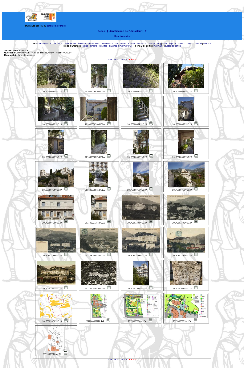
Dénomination (107, 43)
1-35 (110, 59)
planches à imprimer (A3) (120, 46)
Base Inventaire (122, 36)
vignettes (103, 46)
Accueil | (103, 31)
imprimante (158, 46)
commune (57, 43)
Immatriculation (44, 43)
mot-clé (198, 43)
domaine (207, 43)
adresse (131, 43)
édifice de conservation (88, 43)
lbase (164, 43)
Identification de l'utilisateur (125, 31)
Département (70, 43)
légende (172, 43)
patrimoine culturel (56, 26)
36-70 (116, 59)
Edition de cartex (173, 46)
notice (85, 46)
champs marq (154, 43)
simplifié (93, 46)
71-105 (124, 59)
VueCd (190, 43)
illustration (141, 43)
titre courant (120, 43)
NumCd (181, 43)
